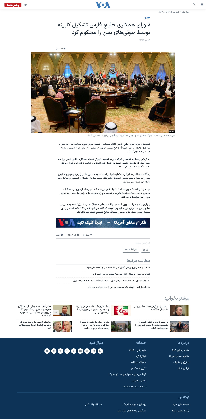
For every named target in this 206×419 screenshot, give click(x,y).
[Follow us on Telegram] (93, 351)
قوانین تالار (183, 368)
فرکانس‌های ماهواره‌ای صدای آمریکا (127, 374)
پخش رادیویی (138, 381)
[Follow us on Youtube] (80, 351)
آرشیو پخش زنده (180, 411)
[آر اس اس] (60, 351)
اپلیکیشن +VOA (137, 350)
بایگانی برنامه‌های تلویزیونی (131, 411)
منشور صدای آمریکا (179, 356)
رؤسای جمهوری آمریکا (134, 405)
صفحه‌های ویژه (181, 405)
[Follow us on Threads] (67, 351)
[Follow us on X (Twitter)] (87, 351)
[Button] (61, 49)
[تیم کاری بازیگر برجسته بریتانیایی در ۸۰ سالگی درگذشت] (179, 310)
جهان (147, 18)
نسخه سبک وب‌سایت (135, 387)
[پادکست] (53, 351)
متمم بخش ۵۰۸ (180, 350)
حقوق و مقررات (181, 362)
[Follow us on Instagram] (73, 351)
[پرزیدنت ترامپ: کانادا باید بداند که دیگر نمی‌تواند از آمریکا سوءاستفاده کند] (62, 326)
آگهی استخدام (138, 368)
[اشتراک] (47, 351)
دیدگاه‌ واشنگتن (93, 405)
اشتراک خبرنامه (138, 362)
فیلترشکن (141, 356)
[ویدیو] (25, 5)
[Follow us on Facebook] (100, 351)
